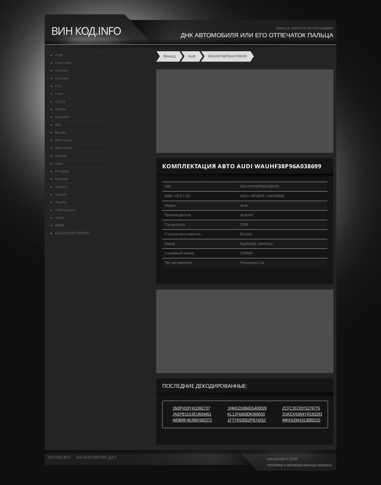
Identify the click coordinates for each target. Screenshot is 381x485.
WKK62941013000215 (301, 420)
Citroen (61, 71)
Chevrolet (63, 63)
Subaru (61, 187)
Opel (59, 163)
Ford (59, 94)
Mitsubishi (63, 148)
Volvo (59, 218)
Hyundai (62, 117)
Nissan (61, 156)
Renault (61, 179)
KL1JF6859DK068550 (246, 414)
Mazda (60, 132)
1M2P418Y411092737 (191, 408)
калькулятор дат (96, 457)
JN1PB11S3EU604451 (192, 414)
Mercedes (63, 140)
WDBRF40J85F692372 (192, 420)
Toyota (60, 202)
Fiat (58, 86)
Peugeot (62, 171)
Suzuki (60, 194)
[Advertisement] (243, 111)
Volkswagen (65, 210)
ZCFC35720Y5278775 (301, 408)
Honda (60, 109)
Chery (60, 102)
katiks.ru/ (59, 457)
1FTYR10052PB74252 (246, 420)
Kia (58, 125)
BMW (59, 225)
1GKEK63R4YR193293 (302, 414)
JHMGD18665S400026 (247, 408)
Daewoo (62, 78)
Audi (59, 55)
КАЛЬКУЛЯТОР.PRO (72, 233)
